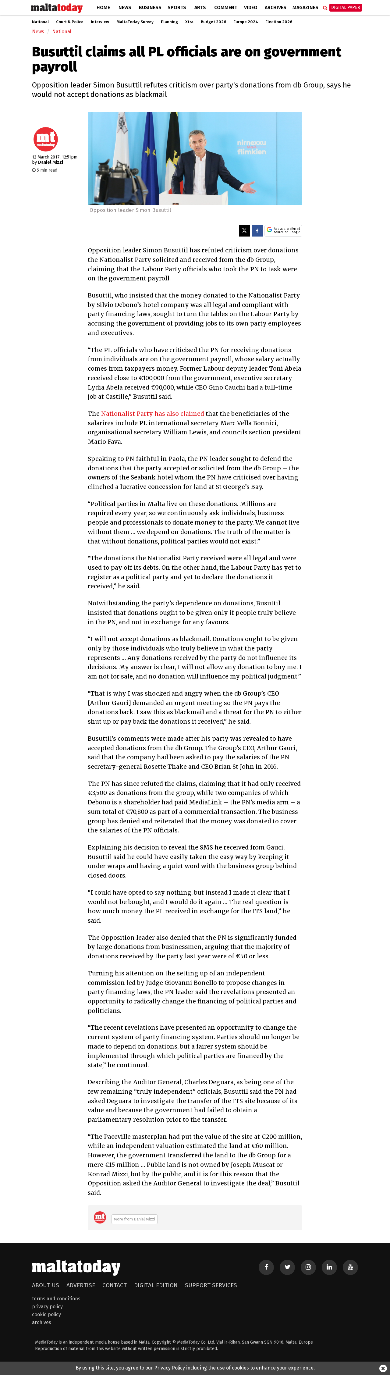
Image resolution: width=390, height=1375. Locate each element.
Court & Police (69, 22)
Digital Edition (156, 1285)
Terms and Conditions (56, 1299)
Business (150, 7)
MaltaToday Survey (135, 22)
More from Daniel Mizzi (134, 1219)
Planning (169, 22)
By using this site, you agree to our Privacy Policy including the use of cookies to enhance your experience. (195, 1368)
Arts (200, 7)
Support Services (211, 1285)
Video (250, 7)
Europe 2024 (245, 22)
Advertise (80, 1285)
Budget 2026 (213, 22)
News (125, 7)
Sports (177, 7)
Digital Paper (345, 7)
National (40, 22)
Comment (225, 7)
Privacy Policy (47, 1306)
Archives (275, 7)
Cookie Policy (46, 1314)
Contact (114, 1285)
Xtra (189, 22)
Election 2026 (278, 22)
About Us (45, 1285)
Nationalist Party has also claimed (152, 413)
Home (103, 7)
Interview (100, 22)
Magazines (305, 7)
